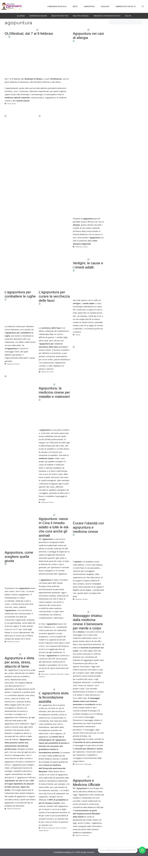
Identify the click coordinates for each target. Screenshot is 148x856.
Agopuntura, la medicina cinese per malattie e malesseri (54, 392)
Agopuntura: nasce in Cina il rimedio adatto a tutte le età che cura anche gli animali (53, 527)
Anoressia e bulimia (38, 16)
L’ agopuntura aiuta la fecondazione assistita (53, 697)
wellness (42, 677)
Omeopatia (89, 6)
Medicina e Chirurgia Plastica (107, 16)
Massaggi (87, 764)
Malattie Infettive (60, 16)
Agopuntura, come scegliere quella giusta (19, 556)
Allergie (21, 16)
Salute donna (43, 830)
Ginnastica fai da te (126, 6)
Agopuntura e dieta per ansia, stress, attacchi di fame (19, 662)
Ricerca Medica (61, 828)
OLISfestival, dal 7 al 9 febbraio (29, 33)
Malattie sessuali (81, 16)
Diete (75, 6)
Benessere (45, 674)
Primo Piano (11, 104)
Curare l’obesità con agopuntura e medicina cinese (88, 527)
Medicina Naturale (56, 674)
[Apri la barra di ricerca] (143, 6)
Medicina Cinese (82, 247)
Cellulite (105, 6)
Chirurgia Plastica (56, 6)
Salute (128, 16)
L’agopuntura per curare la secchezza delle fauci (54, 296)
